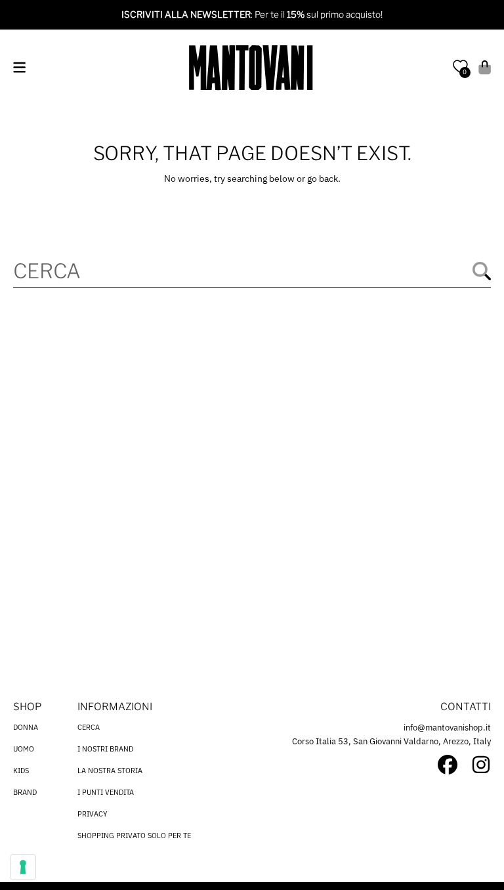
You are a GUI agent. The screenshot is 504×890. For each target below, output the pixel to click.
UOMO (23, 748)
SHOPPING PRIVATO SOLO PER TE (134, 835)
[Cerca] (481, 271)
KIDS (21, 770)
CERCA (88, 727)
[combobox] (251, 270)
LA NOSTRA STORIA (109, 770)
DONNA (25, 727)
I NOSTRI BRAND (105, 748)
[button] (19, 67)
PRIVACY (92, 813)
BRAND (25, 792)
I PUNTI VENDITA (105, 792)
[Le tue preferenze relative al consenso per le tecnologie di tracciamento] (22, 867)
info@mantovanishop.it (447, 727)
